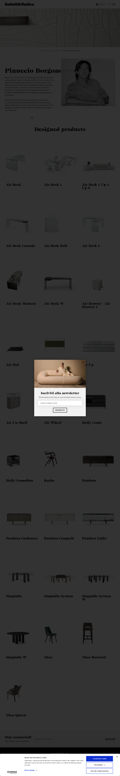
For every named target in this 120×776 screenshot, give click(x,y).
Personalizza (98, 765)
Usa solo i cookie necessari (99, 771)
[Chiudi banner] (117, 756)
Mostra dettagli (30, 770)
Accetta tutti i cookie (99, 758)
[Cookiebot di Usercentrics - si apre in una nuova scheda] (12, 772)
